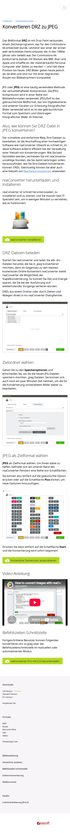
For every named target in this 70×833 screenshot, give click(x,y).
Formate (6, 717)
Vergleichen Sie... (9, 703)
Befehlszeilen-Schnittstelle (15, 768)
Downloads (7, 684)
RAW (4, 723)
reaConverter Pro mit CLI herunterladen (35, 661)
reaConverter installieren (25, 239)
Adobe (5, 726)
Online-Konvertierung (13, 775)
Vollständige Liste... (10, 741)
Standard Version (9, 694)
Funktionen (7, 21)
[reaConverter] (16, 8)
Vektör (5, 735)
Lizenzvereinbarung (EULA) (15, 802)
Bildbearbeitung (10, 755)
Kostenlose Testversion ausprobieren (33, 560)
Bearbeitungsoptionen (37, 171)
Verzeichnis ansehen (12, 762)
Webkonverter (9, 781)
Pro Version (7, 697)
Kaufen (5, 795)
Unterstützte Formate (24, 21)
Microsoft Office (9, 729)
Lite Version (11, 691)
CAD (4, 732)
